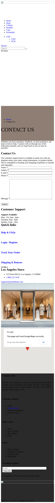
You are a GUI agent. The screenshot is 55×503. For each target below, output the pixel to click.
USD (8, 37)
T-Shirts (9, 25)
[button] (4, 46)
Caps (8, 30)
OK (43, 342)
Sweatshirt (10, 32)
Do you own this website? (16, 342)
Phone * (4, 175)
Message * (5, 198)
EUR (13, 41)
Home (8, 21)
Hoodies (9, 28)
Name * (4, 167)
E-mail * (4, 173)
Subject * (5, 170)
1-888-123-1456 (12, 277)
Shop (8, 23)
